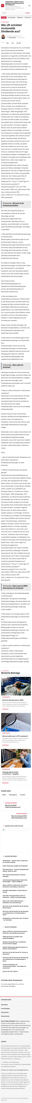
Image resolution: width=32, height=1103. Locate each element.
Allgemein (20, 17)
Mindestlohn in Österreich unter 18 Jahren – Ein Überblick (16, 919)
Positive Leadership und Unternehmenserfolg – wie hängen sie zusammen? (14, 966)
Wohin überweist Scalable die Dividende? (15, 866)
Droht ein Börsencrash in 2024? (12, 700)
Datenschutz (5, 1016)
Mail (7, 43)
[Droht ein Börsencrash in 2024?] (16, 686)
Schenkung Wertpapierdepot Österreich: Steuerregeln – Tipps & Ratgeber (15, 880)
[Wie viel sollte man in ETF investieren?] (16, 722)
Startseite (4, 1004)
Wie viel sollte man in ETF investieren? (15, 736)
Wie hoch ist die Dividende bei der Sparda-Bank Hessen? (16, 907)
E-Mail (4, 795)
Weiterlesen (5, 709)
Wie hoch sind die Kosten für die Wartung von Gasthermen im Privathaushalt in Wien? (15, 913)
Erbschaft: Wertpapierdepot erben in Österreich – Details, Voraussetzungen (14, 896)
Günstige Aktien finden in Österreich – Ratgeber (10, 773)
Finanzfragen (11, 17)
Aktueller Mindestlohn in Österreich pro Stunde (15, 891)
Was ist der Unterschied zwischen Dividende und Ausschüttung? (13, 901)
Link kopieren (13, 795)
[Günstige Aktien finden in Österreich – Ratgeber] (16, 758)
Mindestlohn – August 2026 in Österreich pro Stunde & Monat (15, 861)
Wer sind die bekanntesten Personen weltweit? (14, 875)
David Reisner (12, 37)
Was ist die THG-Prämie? (10, 971)
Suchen (27, 13)
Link (13, 43)
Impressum (5, 1012)
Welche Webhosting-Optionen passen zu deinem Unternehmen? (15, 948)
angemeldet (11, 984)
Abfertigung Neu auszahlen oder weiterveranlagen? (13, 937)
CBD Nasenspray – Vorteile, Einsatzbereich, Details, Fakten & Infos (16, 870)
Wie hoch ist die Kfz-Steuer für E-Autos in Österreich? (15, 953)
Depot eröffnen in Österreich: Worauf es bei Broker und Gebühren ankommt (15, 886)
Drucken (19, 43)
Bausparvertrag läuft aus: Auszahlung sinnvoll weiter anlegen (14, 942)
